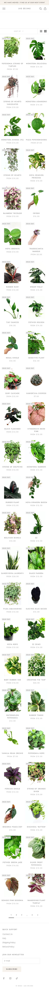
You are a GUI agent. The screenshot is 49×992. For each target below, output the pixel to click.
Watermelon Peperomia (12, 716)
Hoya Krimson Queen (36, 502)
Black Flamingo (13, 429)
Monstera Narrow (36, 467)
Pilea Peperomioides (36, 140)
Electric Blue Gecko (36, 609)
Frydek (36, 213)
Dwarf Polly (36, 287)
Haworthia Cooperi (36, 393)
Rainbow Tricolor (12, 213)
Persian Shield (12, 789)
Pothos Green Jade (12, 862)
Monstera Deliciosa (36, 63)
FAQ (4, 938)
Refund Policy (8, 946)
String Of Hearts (13, 175)
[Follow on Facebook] (4, 978)
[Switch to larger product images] (41, 31)
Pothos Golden (36, 322)
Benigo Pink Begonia (12, 900)
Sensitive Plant (36, 358)
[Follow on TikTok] (17, 978)
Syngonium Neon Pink (36, 430)
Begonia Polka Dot (12, 827)
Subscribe (11, 969)
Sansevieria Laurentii (12, 573)
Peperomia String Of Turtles (12, 64)
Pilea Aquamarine (12, 609)
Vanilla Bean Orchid (12, 753)
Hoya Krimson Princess (36, 176)
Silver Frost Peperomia (36, 863)
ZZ (36, 538)
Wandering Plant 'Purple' (36, 901)
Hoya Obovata (12, 249)
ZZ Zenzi (36, 644)
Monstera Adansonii (36, 101)
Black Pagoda (36, 573)
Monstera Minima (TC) (12, 140)
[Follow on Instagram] (10, 978)
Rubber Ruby (12, 287)
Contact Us (7, 934)
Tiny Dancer (12, 322)
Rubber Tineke (36, 715)
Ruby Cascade (13, 393)
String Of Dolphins (13, 467)
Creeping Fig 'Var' (36, 680)
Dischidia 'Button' (36, 827)
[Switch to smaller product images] (45, 31)
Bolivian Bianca (12, 538)
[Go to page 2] (37, 915)
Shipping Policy (9, 942)
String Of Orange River (36, 790)
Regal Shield (12, 358)
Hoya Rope (12, 644)
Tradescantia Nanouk (36, 250)
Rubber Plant (12, 502)
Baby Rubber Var (12, 680)
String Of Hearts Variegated (13, 102)
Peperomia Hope (36, 753)
